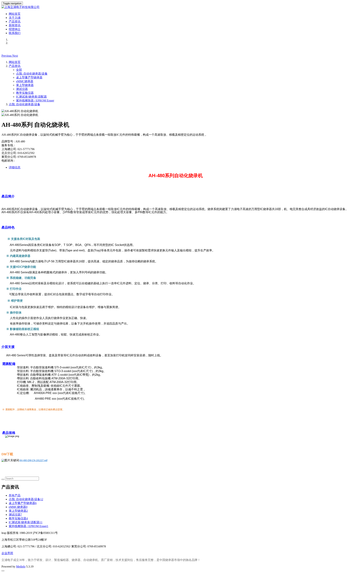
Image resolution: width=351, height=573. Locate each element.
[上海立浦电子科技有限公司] (175, 7)
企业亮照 (7, 553)
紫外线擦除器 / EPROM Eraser (35, 100)
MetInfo (20, 566)
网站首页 (14, 13)
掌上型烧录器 (25, 85)
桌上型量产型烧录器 (29, 77)
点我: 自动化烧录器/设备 (32, 73)
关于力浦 (14, 17)
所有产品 (14, 495)
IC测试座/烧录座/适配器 (31, 96)
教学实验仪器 (25, 92)
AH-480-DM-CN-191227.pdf (33, 460)
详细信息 (14, 167)
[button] (6, 55)
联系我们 (14, 33)
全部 (19, 69)
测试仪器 (22, 89)
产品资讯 (14, 21)
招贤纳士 (14, 29)
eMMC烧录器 (24, 81)
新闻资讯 (14, 25)
